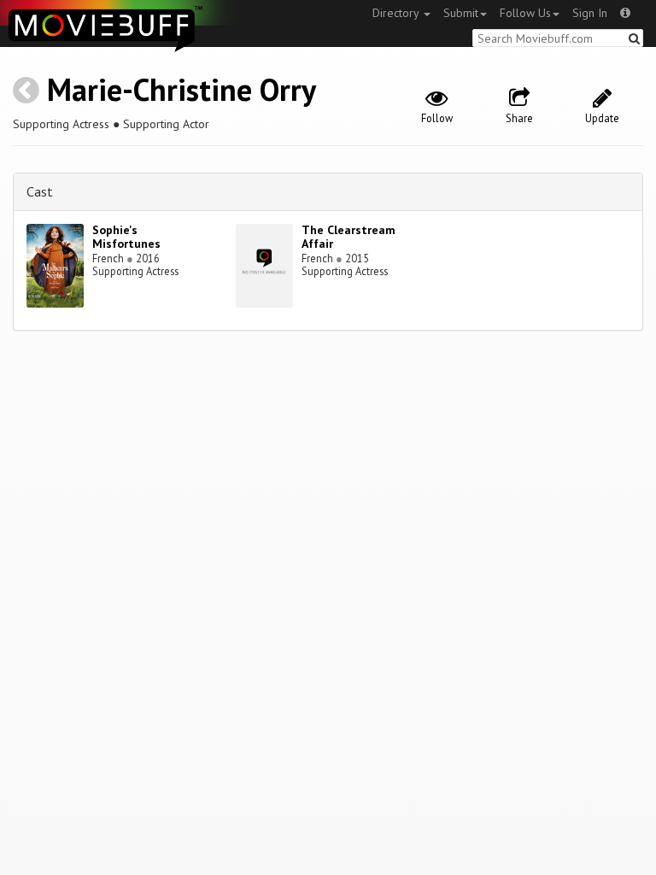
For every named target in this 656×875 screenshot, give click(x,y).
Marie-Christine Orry (181, 89)
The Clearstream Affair (348, 237)
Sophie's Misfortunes (126, 237)
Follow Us (525, 13)
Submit (460, 13)
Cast (39, 191)
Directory (397, 13)
